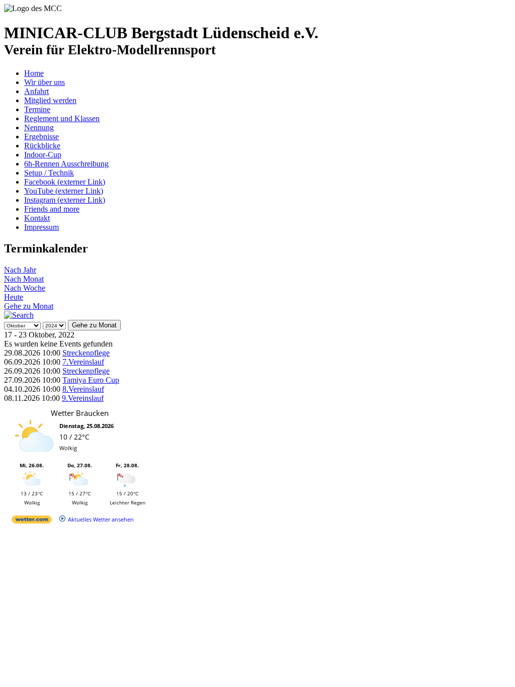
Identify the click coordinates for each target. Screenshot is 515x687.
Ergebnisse (41, 136)
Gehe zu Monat (28, 306)
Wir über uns (44, 82)
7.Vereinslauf (83, 362)
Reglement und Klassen (62, 118)
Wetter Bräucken (80, 413)
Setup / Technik (49, 172)
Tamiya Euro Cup (90, 380)
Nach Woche (24, 288)
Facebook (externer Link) (64, 182)
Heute (13, 297)
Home (34, 73)
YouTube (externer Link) (63, 191)
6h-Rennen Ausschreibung (66, 163)
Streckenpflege (86, 353)
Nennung (39, 127)
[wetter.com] (32, 521)
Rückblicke (42, 145)
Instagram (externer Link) (64, 200)
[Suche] (19, 315)
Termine (37, 109)
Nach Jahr (20, 270)
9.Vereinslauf (83, 398)
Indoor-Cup (42, 154)
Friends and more (51, 209)
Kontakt (37, 218)
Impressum (41, 227)
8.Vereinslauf (83, 389)
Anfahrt (36, 91)
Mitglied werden (50, 100)
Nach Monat (24, 279)
